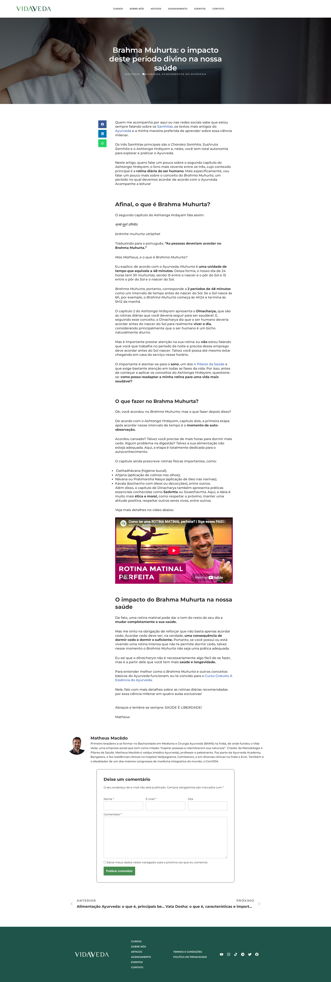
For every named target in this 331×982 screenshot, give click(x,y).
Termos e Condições (187, 951)
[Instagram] (228, 954)
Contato (218, 8)
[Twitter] (249, 954)
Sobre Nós (137, 8)
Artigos (156, 8)
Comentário (113, 814)
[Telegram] (242, 954)
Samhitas (165, 126)
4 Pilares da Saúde (209, 364)
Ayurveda (152, 74)
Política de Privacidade (190, 957)
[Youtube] (221, 954)
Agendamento (177, 8)
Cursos (118, 8)
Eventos (199, 8)
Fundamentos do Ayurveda (184, 74)
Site (190, 799)
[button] (102, 124)
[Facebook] (256, 954)
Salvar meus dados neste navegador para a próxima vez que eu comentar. (157, 862)
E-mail (151, 799)
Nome (109, 799)
